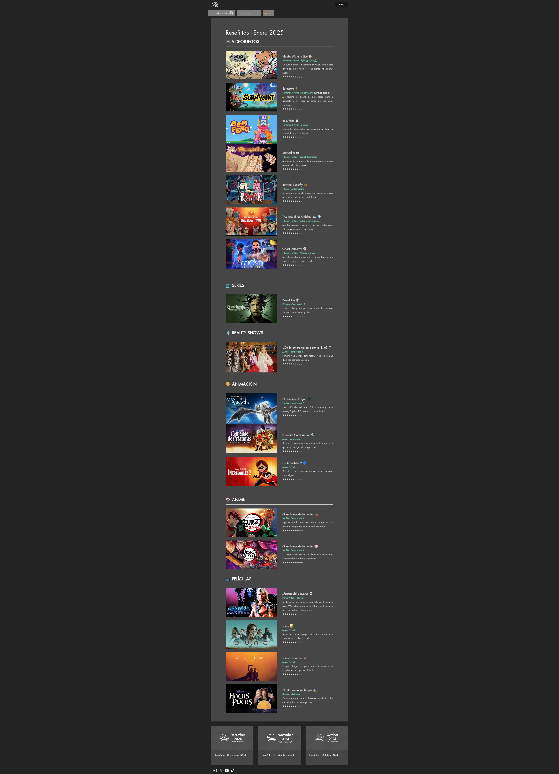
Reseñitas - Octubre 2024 (323, 755)
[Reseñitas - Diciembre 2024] (232, 738)
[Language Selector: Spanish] (268, 13)
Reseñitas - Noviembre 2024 (278, 755)
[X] (221, 770)
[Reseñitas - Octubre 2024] (327, 738)
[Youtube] (227, 770)
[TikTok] (232, 770)
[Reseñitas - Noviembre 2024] (279, 738)
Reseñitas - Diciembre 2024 (230, 755)
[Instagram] (215, 770)
